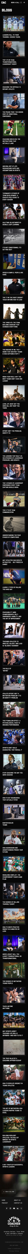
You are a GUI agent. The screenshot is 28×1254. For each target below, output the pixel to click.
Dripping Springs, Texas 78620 (14, 1231)
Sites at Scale (17, 1235)
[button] (24, 2)
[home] (3, 2)
